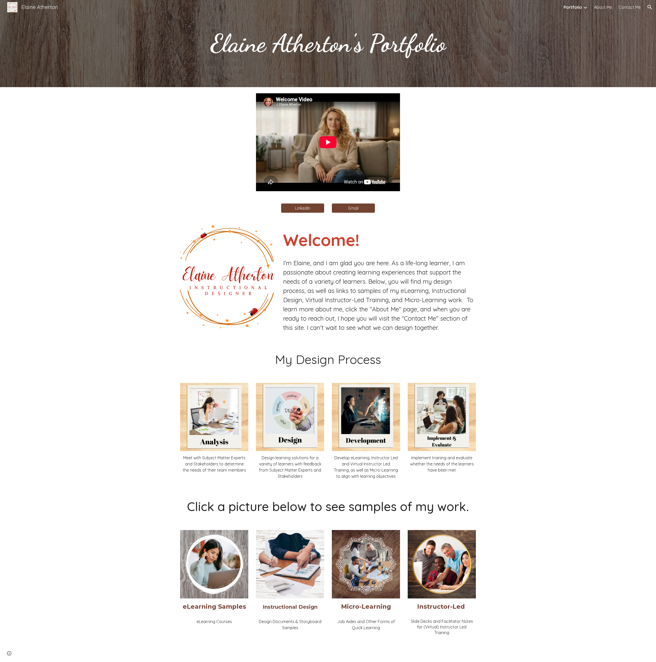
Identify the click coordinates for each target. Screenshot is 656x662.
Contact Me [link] (630, 7)
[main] (328, 44)
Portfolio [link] (572, 7)
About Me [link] (603, 7)
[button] (650, 7)
